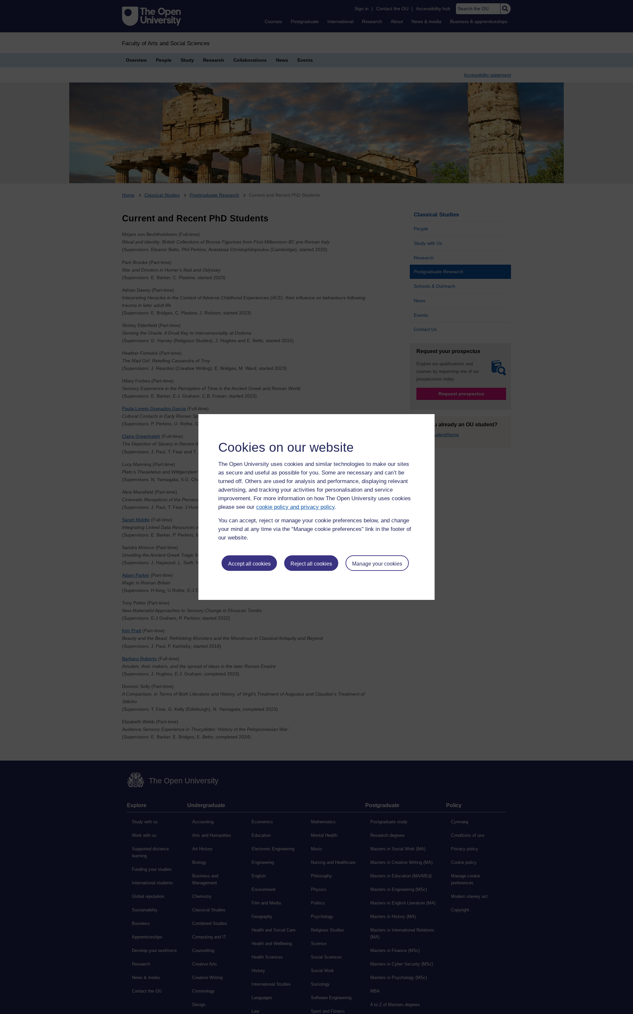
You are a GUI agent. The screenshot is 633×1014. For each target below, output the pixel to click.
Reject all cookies (311, 564)
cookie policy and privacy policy (295, 507)
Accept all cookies (249, 564)
